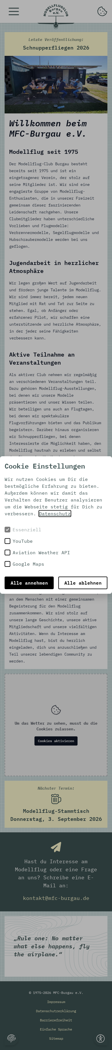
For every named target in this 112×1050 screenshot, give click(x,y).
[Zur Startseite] (56, 16)
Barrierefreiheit (56, 1020)
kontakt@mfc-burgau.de (56, 898)
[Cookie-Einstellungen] (11, 1038)
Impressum (56, 1002)
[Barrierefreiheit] (100, 1038)
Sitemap (56, 1038)
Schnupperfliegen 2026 (56, 44)
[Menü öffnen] (14, 11)
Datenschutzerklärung (56, 1011)
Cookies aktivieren (56, 741)
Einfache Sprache (56, 1029)
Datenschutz (55, 513)
